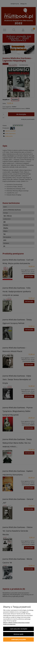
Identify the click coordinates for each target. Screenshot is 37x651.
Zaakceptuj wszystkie (18, 639)
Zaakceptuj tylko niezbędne (18, 629)
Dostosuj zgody (18, 634)
